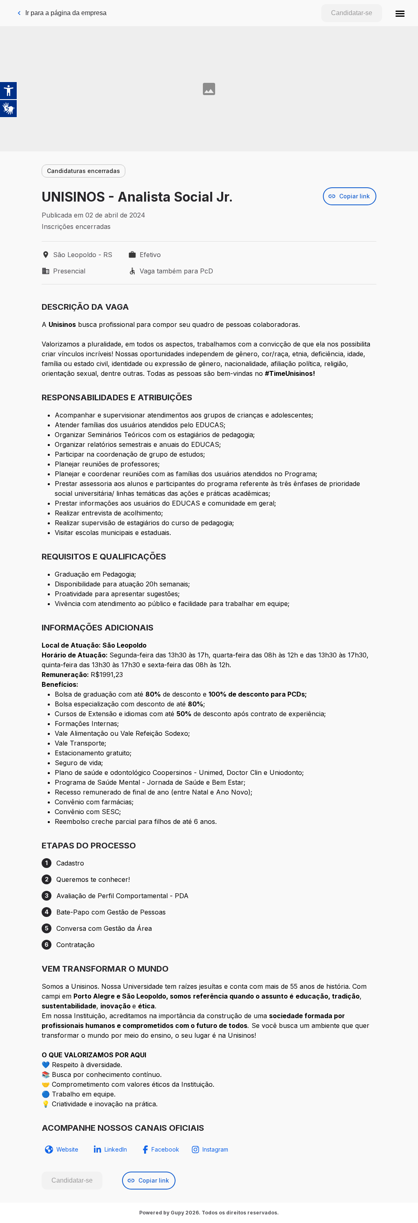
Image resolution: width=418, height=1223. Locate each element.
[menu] (400, 13)
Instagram (215, 1149)
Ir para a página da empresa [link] (66, 12)
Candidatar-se (351, 12)
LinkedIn (115, 1149)
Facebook (165, 1149)
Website (67, 1149)
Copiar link (354, 196)
